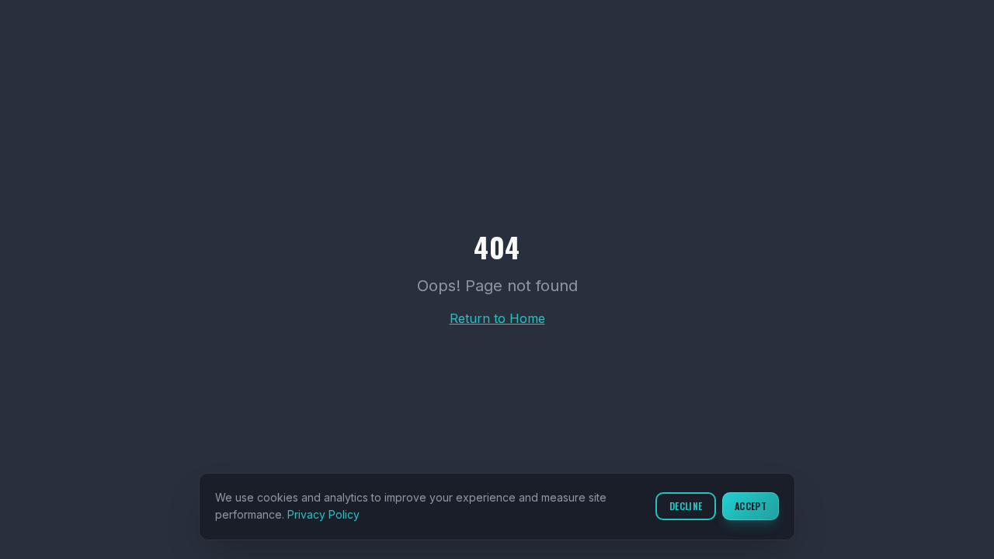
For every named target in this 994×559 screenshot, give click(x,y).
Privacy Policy (323, 514)
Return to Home (497, 318)
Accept (750, 505)
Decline (685, 505)
